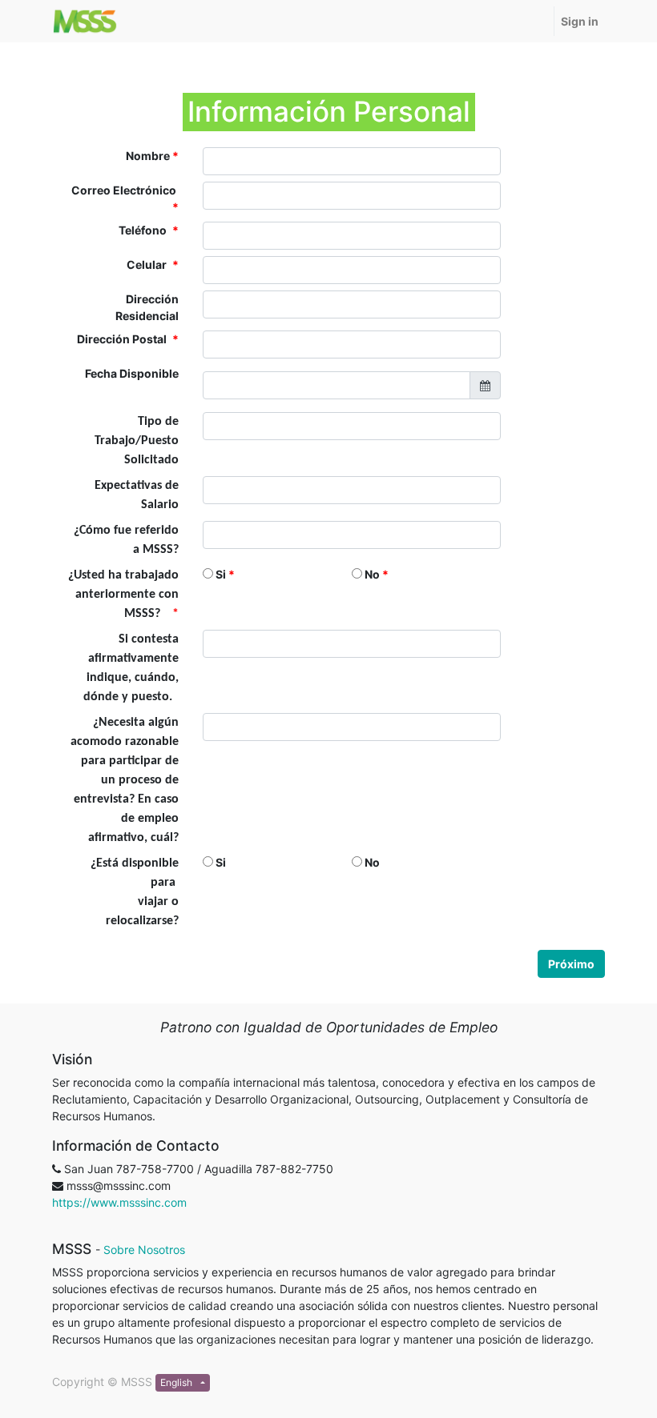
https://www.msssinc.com (119, 1202)
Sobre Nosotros (144, 1249)
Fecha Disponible (132, 373)
